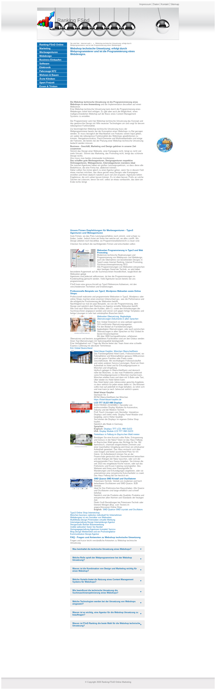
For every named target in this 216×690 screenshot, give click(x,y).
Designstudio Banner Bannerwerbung (87, 524)
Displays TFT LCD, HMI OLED (118, 429)
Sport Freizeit (46, 82)
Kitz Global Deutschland (81, 348)
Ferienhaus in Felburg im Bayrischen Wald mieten (116, 434)
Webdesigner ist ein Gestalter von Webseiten (90, 517)
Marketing (44, 48)
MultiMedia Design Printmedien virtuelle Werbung (92, 520)
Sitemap (174, 4)
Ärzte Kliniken (47, 78)
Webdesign (45, 56)
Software (44, 63)
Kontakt (165, 4)
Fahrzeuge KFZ (47, 71)
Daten (156, 4)
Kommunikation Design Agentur (84, 534)
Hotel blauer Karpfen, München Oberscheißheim (116, 351)
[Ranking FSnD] (46, 20)
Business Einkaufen (50, 59)
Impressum (145, 4)
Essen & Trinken (48, 86)
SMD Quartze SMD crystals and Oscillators (123, 509)
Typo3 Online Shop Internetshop (85, 512)
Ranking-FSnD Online (51, 44)
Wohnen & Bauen (49, 75)
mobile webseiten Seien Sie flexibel (86, 527)
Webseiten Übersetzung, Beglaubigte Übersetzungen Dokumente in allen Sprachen (117, 317)
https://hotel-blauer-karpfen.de (107, 399)
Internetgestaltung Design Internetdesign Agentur (92, 522)
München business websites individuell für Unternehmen (96, 515)
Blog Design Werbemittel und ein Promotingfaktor (92, 531)
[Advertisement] (107, 78)
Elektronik (45, 67)
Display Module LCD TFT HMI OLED (116, 431)
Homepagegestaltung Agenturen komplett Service (92, 529)
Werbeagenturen (48, 52)
